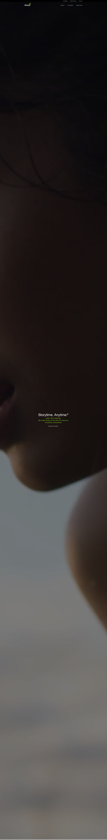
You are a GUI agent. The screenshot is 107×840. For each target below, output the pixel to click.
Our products (70, 5)
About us (62, 5)
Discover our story (53, 426)
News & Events (79, 5)
